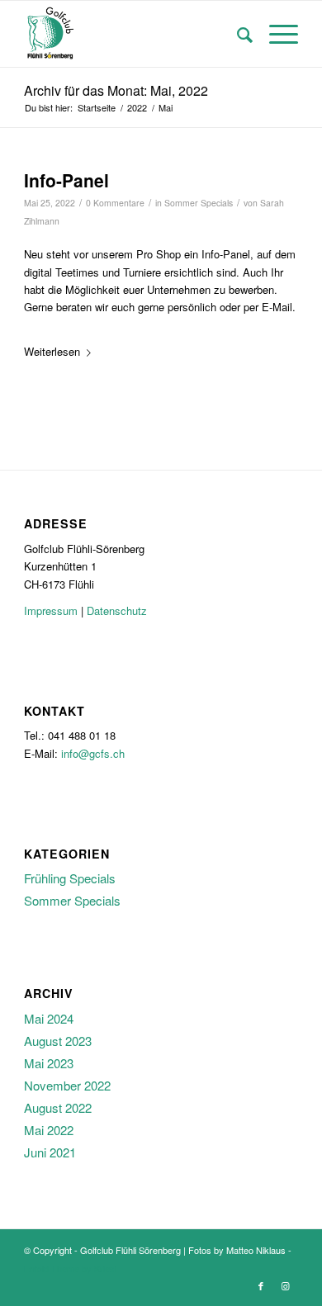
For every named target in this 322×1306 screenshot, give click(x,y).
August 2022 (58, 1107)
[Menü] (275, 34)
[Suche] (236, 34)
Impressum (51, 610)
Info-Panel (66, 180)
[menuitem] (236, 34)
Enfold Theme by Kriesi (70, 1268)
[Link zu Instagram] (285, 1285)
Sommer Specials (198, 202)
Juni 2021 (50, 1152)
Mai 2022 (48, 1129)
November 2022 (67, 1085)
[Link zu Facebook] (261, 1285)
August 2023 (58, 1040)
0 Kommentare (115, 202)
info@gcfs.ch (93, 753)
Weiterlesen (52, 351)
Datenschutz (117, 610)
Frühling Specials (70, 878)
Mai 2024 (48, 1018)
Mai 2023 (48, 1063)
